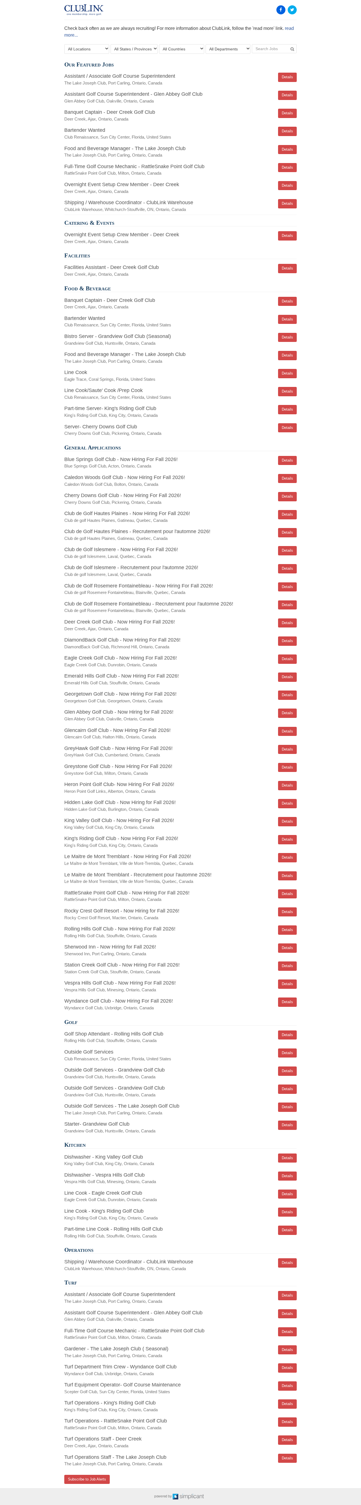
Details (287, 77)
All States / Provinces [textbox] (133, 49)
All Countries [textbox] (174, 49)
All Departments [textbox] (223, 49)
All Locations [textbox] (79, 49)
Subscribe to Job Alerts (87, 1479)
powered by (163, 1496)
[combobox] (86, 49)
